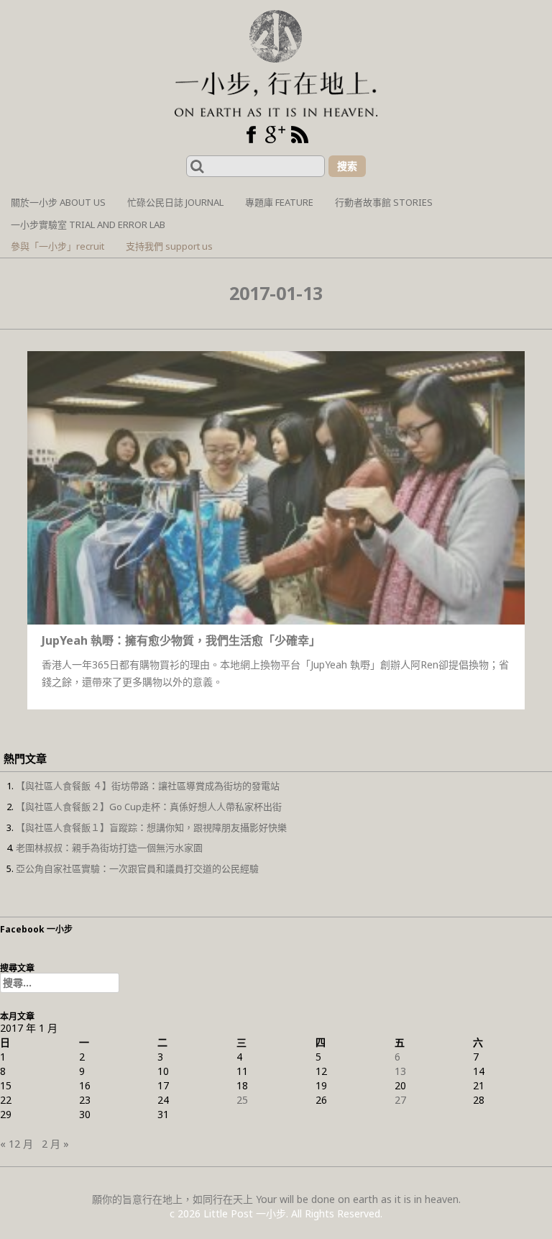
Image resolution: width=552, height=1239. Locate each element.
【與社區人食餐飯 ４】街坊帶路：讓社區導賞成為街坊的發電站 (148, 785)
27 (400, 1100)
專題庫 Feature (279, 202)
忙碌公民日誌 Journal (175, 202)
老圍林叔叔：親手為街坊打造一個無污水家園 (109, 847)
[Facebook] (251, 134)
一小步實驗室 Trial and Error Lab (88, 224)
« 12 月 (16, 1143)
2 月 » (55, 1143)
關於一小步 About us (58, 202)
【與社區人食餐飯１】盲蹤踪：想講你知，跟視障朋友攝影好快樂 (151, 827)
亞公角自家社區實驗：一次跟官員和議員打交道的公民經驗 (137, 868)
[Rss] (300, 134)
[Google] (275, 134)
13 (400, 1071)
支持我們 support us (169, 246)
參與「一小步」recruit (57, 246)
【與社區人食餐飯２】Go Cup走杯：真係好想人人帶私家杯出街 (149, 806)
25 (242, 1100)
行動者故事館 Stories (384, 202)
